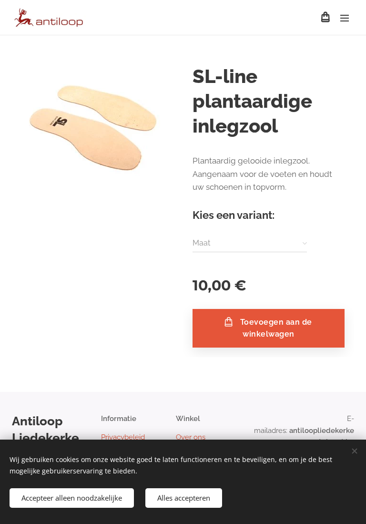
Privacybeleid (123, 437)
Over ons (190, 437)
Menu (344, 17)
